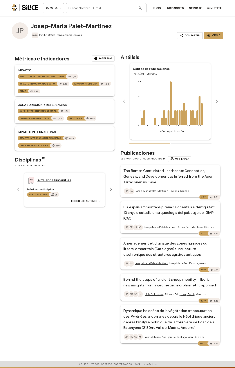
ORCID (213, 35)
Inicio (157, 8)
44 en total (150, 74)
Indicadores (175, 8)
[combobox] (53, 8)
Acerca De (195, 8)
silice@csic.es (150, 364)
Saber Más (103, 58)
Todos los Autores (80, 201)
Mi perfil (214, 8)
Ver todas (179, 159)
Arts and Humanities (49, 180)
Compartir (190, 35)
